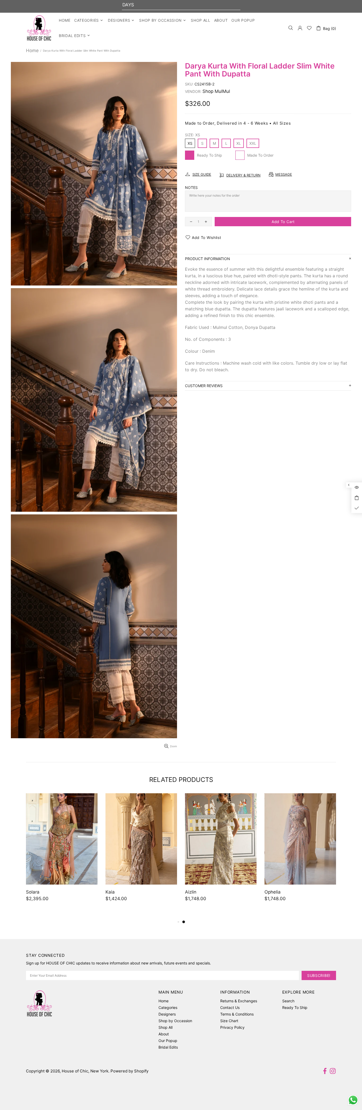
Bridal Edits (168, 1047)
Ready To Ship (294, 1007)
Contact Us (230, 1007)
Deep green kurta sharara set (57, 892)
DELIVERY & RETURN (243, 175)
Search (288, 1001)
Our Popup (167, 1040)
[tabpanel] (61, 852)
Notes (191, 187)
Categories (167, 1007)
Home (32, 50)
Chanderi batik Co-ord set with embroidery (138, 895)
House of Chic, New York (39, 28)
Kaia (269, 892)
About (163, 1034)
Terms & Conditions (237, 1014)
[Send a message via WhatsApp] (353, 1100)
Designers (167, 1014)
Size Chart (229, 1020)
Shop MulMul (216, 91)
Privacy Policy (232, 1027)
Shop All (165, 1027)
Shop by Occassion (175, 1020)
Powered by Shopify (129, 1070)
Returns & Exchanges (238, 1001)
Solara (191, 892)
